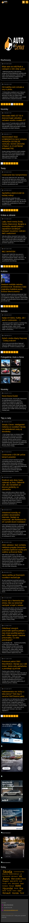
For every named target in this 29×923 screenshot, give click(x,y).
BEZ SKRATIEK (8, 251)
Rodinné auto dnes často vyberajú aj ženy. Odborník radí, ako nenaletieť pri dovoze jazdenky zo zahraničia (13, 485)
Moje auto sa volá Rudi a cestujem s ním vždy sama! (13, 67)
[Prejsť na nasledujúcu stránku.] (19, 104)
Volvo (9, 883)
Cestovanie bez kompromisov (14, 175)
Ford (22, 893)
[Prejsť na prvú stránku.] (2, 104)
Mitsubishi (15, 883)
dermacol (14, 876)
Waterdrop (5, 874)
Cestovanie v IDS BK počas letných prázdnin (13, 455)
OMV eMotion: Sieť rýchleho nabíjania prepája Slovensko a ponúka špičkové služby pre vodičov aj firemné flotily (14, 548)
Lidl (21, 874)
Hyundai (8, 888)
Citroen (4, 883)
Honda (15, 893)
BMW (18, 886)
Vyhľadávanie (27, 2)
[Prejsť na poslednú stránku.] (22, 104)
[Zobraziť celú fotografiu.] (5, 363)
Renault (7, 893)
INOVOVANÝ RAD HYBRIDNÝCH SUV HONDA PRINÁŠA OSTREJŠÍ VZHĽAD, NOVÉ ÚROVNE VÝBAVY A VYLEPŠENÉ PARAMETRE (14, 143)
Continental (6, 876)
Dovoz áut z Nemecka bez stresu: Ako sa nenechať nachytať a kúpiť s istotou (13, 602)
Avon (6, 879)
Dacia (4, 891)
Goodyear (5, 886)
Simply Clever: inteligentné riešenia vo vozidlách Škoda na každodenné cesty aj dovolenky (14, 428)
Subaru (14, 890)
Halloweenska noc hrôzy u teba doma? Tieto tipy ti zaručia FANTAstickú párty (13, 693)
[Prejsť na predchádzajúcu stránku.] (4, 104)
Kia (21, 888)
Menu (23, 2)
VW (20, 876)
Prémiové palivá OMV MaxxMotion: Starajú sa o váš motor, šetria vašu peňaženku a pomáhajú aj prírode (14, 665)
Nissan (11, 886)
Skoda (7, 872)
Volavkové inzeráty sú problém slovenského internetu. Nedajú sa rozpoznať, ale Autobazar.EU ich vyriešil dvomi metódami (14, 517)
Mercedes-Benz (18, 879)
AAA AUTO (14, 881)
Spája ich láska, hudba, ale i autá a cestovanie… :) (14, 319)
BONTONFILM (14, 874)
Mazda (16, 888)
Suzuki (9, 891)
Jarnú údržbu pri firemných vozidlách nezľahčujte (13, 576)
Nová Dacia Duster (10, 396)
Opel (19, 891)
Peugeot (5, 881)
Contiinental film (19, 872)
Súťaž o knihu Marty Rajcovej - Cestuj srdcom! (14, 339)
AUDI (20, 881)
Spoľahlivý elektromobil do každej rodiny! (13, 194)
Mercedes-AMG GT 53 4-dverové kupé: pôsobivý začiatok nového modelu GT (14, 118)
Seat (22, 883)
